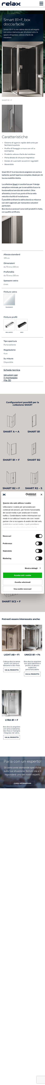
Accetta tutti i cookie (22, 575)
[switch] (38, 543)
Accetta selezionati (22, 582)
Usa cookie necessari (22, 589)
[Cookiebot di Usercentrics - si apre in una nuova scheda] (27, 494)
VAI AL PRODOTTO (12, 670)
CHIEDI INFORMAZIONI (22, 783)
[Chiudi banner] (41, 494)
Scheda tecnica (12, 370)
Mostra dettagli (31, 568)
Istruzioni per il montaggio (11, 376)
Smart (15, 184)
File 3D (7, 380)
